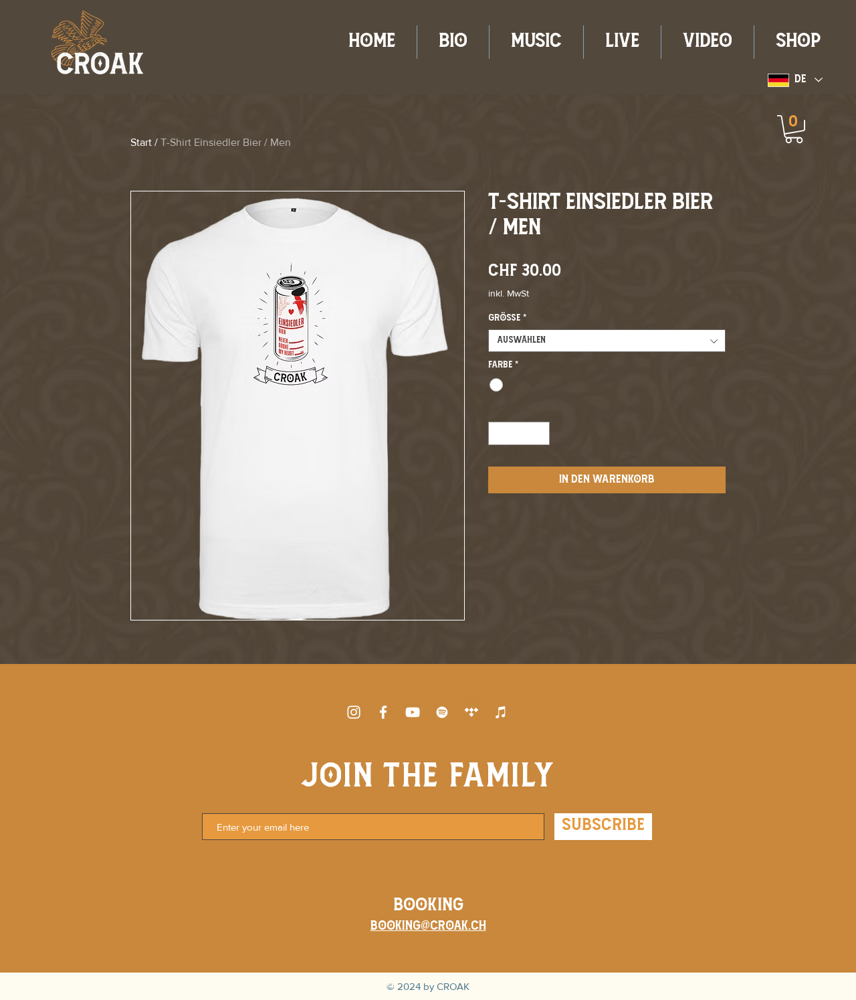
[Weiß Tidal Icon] (471, 712)
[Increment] (540, 433)
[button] (794, 129)
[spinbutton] (519, 433)
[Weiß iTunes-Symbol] (501, 712)
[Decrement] (498, 433)
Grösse (507, 318)
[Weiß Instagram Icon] (353, 712)
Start (141, 142)
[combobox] (607, 340)
